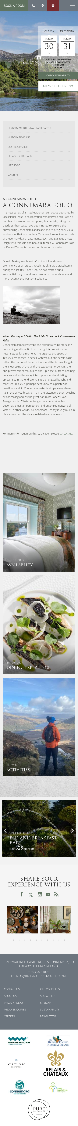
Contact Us (12, 989)
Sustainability (49, 1009)
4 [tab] (30, 940)
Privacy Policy (13, 1002)
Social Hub (47, 996)
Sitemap (45, 1002)
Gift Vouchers (50, 989)
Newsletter (48, 1016)
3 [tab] (25, 940)
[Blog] (56, 894)
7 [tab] (47, 940)
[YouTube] (48, 894)
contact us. (66, 433)
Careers (13, 174)
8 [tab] (53, 940)
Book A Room (14, 6)
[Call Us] (33, 5)
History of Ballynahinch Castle (29, 128)
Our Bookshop (18, 147)
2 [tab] (19, 940)
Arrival (49, 30)
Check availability (58, 75)
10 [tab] (64, 940)
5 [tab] (36, 940)
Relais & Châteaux (20, 156)
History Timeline (19, 137)
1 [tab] (13, 940)
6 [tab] (42, 940)
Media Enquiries (15, 1009)
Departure (67, 30)
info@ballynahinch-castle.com (41, 976)
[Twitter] (30, 894)
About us (10, 996)
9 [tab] (59, 940)
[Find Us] (42, 5)
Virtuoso (14, 165)
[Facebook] (22, 894)
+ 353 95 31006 (38, 972)
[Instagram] (40, 894)
